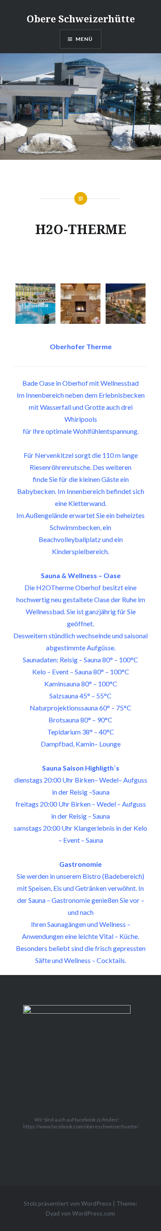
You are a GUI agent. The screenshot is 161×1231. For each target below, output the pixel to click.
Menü (84, 39)
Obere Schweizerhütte (81, 18)
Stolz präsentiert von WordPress (68, 1203)
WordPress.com (93, 1213)
